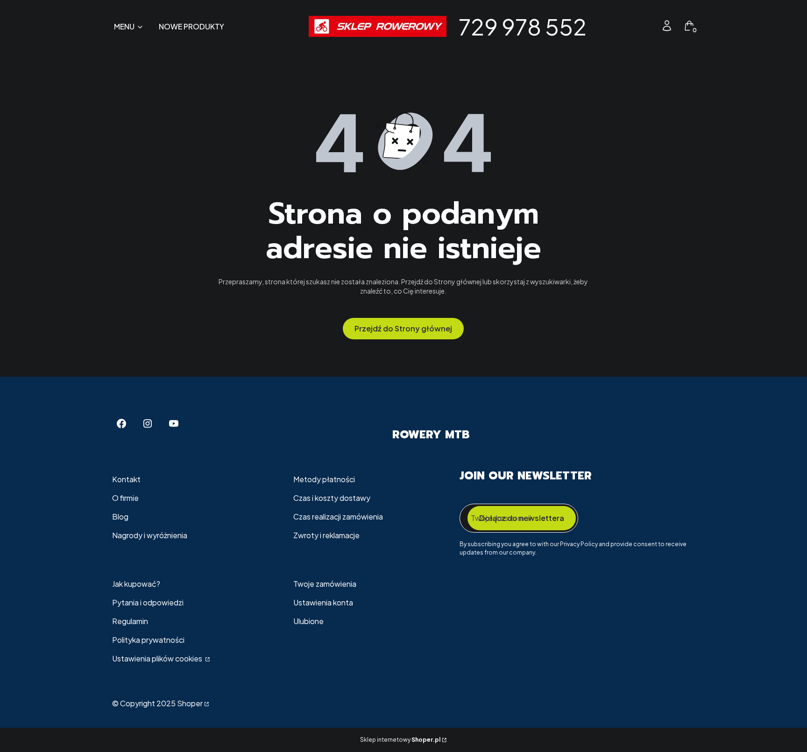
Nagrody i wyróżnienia (149, 535)
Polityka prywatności (148, 640)
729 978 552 (523, 26)
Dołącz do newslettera (521, 518)
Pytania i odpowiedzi (148, 602)
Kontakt (126, 479)
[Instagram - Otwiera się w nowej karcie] (147, 423)
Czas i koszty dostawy (331, 498)
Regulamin (130, 621)
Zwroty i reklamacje (326, 535)
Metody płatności (324, 479)
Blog (120, 516)
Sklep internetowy (400, 739)
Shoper (190, 703)
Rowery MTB (430, 434)
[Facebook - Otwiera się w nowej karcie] (121, 423)
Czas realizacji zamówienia (338, 516)
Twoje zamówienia (324, 584)
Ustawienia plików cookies (158, 658)
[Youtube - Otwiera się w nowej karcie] (173, 423)
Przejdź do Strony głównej (403, 328)
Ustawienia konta (323, 602)
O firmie (125, 498)
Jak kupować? (136, 584)
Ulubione (308, 621)
